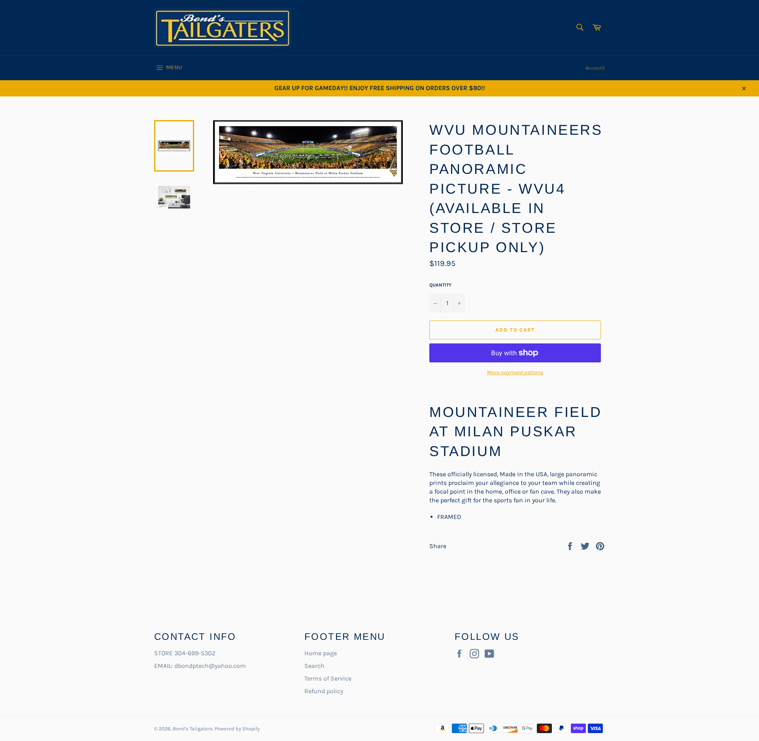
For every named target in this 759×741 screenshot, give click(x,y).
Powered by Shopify (237, 729)
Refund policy (323, 691)
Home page (320, 653)
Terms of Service (327, 678)
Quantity (440, 285)
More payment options (515, 372)
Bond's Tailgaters (193, 729)
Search (314, 665)
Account (595, 68)
